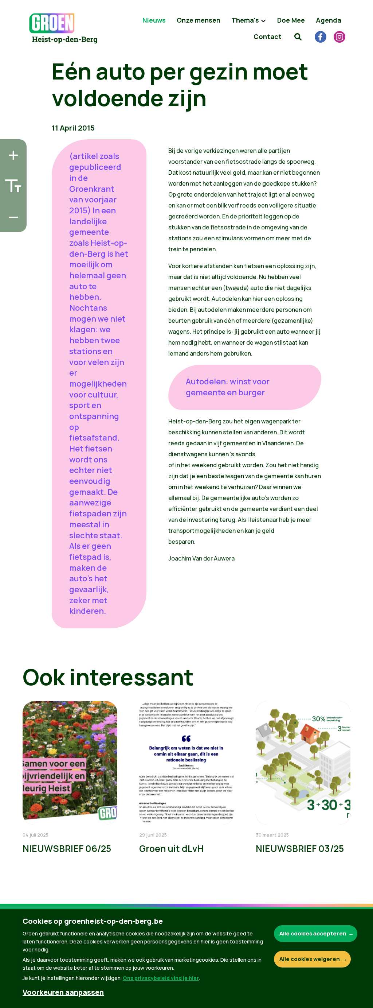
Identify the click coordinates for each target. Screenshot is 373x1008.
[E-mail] (11, 224)
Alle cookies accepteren (312, 933)
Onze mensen (198, 20)
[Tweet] (11, 203)
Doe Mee (291, 20)
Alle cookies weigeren (309, 959)
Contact (268, 36)
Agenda (328, 20)
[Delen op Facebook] (11, 182)
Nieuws (154, 20)
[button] (298, 36)
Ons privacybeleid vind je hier (161, 977)
